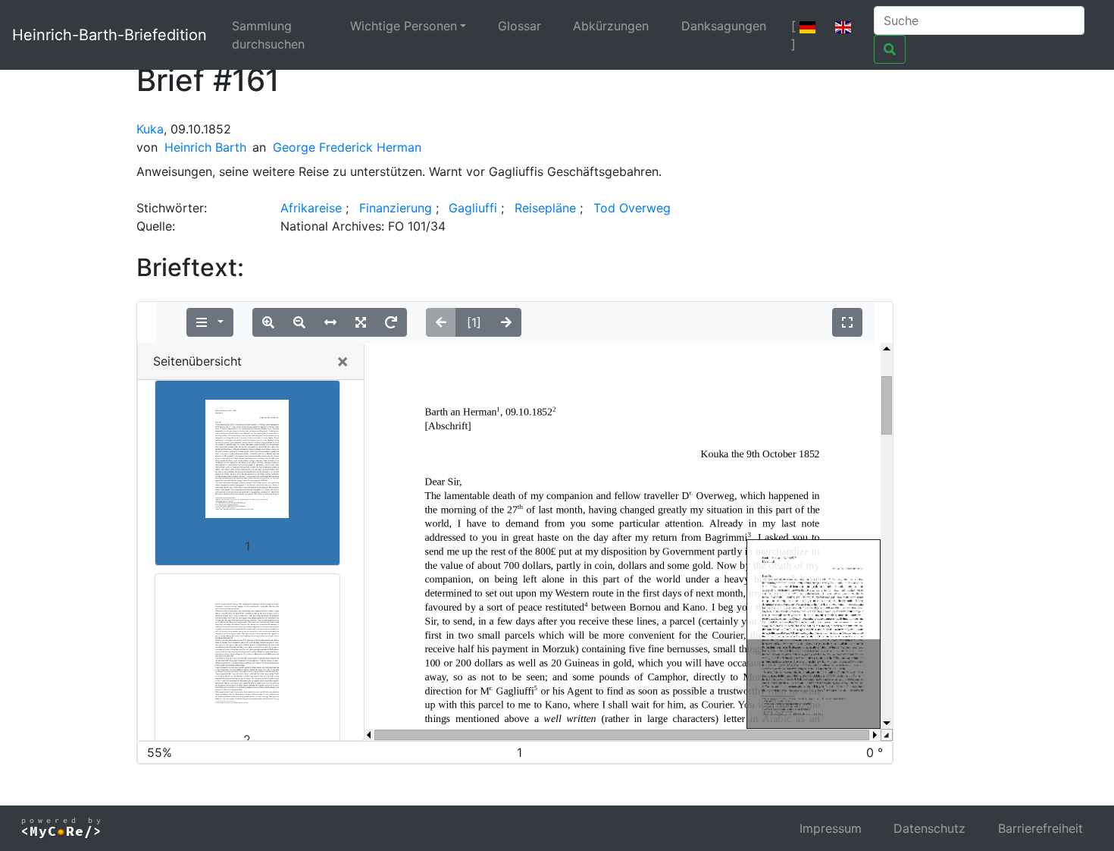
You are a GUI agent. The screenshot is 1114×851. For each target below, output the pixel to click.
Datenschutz (929, 828)
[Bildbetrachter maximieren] (847, 322)
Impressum (831, 828)
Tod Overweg (632, 207)
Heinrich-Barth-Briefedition (109, 35)
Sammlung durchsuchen (268, 35)
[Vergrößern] (268, 322)
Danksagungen (723, 25)
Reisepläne (545, 207)
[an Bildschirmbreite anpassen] (330, 322)
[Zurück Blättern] (441, 322)
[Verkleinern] (299, 322)
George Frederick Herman (347, 147)
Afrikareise (311, 207)
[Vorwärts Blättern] (506, 322)
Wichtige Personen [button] (403, 25)
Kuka (150, 129)
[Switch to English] (843, 26)
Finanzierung (395, 207)
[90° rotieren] (391, 322)
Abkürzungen (611, 25)
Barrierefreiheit (1040, 828)
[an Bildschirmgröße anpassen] (361, 322)
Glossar (519, 25)
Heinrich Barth (205, 147)
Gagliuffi (473, 207)
